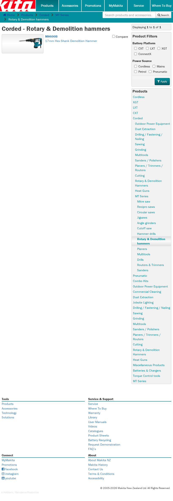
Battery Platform (143, 43)
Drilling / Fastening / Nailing (148, 136)
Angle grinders (146, 223)
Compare (121, 37)
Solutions (8, 417)
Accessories (70, 5)
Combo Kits (140, 281)
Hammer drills (146, 234)
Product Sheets (98, 435)
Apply (163, 81)
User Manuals (97, 422)
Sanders (142, 270)
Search (164, 15)
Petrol (142, 72)
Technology (9, 413)
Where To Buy (162, 5)
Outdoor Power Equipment (152, 124)
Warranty (94, 413)
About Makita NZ (99, 460)
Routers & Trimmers (150, 265)
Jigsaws (142, 217)
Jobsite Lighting (143, 302)
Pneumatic (160, 72)
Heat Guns (142, 191)
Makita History (98, 465)
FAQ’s (92, 449)
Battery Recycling (99, 440)
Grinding (140, 150)
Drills (140, 260)
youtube (10, 478)
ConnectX (144, 54)
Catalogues (95, 431)
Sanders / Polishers (148, 160)
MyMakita (116, 5)
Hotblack (8, 492)
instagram (11, 474)
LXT (152, 48)
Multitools (141, 155)
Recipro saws (146, 207)
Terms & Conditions (101, 474)
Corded (44, 15)
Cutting (140, 175)
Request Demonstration (104, 444)
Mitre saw (143, 201)
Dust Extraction (145, 129)
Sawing (140, 144)
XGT (164, 48)
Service (139, 5)
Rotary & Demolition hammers (151, 241)
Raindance (21, 492)
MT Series (62, 15)
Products (47, 5)
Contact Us (95, 469)
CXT (140, 48)
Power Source (142, 61)
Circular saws (146, 212)
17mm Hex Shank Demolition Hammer (71, 38)
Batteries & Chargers (147, 370)
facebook (11, 469)
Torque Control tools (146, 376)
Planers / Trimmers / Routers (149, 168)
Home (10, 15)
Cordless (144, 66)
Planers (142, 249)
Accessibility (96, 478)
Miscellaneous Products (149, 365)
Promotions (93, 5)
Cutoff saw (144, 228)
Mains (161, 66)
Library (92, 417)
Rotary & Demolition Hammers (148, 183)
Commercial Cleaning (147, 292)
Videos (92, 426)
